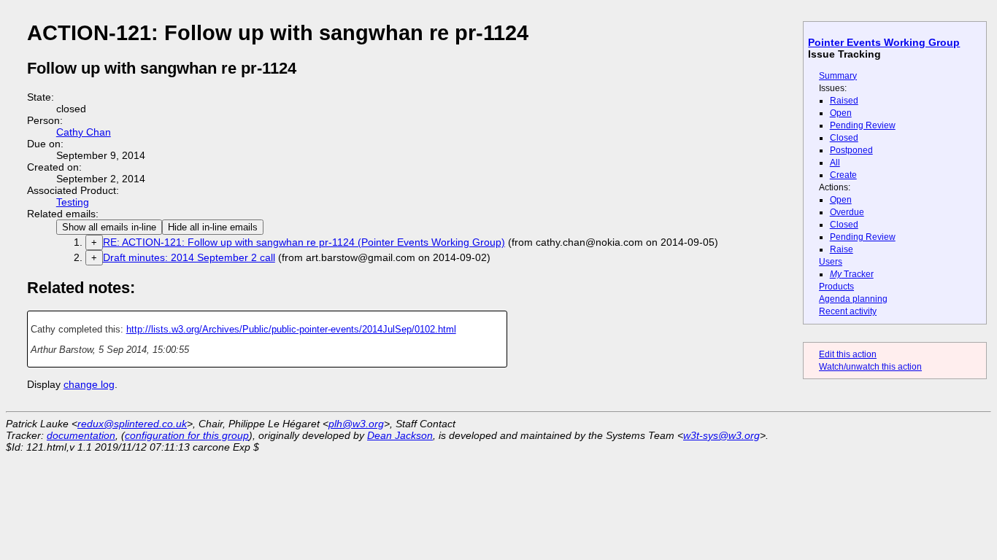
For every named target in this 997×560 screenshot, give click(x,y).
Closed (844, 138)
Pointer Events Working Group (884, 42)
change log (89, 384)
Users (830, 262)
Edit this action (848, 354)
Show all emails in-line (109, 227)
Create (843, 175)
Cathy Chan (83, 132)
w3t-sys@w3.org (721, 435)
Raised (844, 101)
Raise (841, 249)
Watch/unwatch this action (870, 367)
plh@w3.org (356, 423)
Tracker (852, 274)
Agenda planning (853, 299)
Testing (72, 202)
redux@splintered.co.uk (132, 423)
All (835, 163)
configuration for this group (187, 435)
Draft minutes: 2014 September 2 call (189, 257)
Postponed (851, 150)
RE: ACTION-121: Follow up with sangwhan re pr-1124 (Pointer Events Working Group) (304, 242)
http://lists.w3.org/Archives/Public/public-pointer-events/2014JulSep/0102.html (291, 329)
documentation (81, 435)
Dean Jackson (400, 435)
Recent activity (848, 311)
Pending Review (863, 125)
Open (841, 113)
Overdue (847, 212)
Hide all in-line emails (213, 227)
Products (836, 286)
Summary (838, 76)
